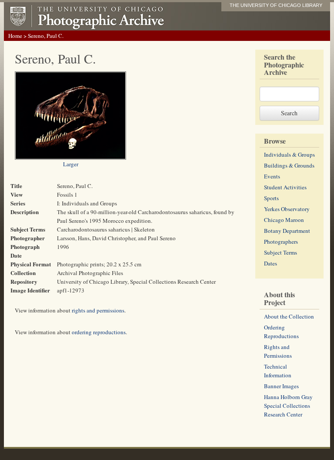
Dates (270, 263)
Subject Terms (280, 252)
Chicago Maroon (284, 220)
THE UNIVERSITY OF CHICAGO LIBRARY (276, 5)
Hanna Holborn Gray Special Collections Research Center (288, 405)
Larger (70, 164)
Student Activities (285, 187)
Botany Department (287, 231)
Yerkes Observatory (287, 209)
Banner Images (281, 386)
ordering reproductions (99, 332)
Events (272, 176)
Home (15, 36)
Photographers (281, 241)
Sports (271, 198)
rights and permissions (98, 310)
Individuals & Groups (289, 154)
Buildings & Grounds (289, 165)
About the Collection (289, 316)
